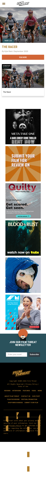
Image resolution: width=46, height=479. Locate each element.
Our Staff (36, 396)
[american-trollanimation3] (23, 258)
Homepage (6, 65)
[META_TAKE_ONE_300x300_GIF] (23, 109)
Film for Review (13, 399)
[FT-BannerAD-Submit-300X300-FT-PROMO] (23, 147)
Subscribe (34, 354)
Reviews (6, 67)
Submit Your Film (31, 403)
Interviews (16, 391)
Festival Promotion (29, 399)
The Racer (7, 92)
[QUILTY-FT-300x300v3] (23, 184)
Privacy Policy (32, 384)
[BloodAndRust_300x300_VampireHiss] (23, 221)
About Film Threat (11, 396)
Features (26, 391)
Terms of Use (23, 386)
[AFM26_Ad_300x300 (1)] (23, 295)
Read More (23, 57)
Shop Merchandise (15, 403)
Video (34, 391)
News (40, 391)
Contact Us (25, 396)
